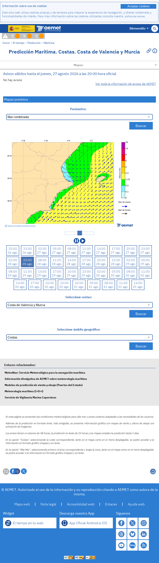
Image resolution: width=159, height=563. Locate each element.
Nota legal (48, 504)
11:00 (86, 248)
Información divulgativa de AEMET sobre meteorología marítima (46, 379)
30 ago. (101, 275)
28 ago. (13, 264)
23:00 (27, 248)
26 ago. (13, 252)
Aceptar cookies (138, 6)
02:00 (42, 248)
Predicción (34, 43)
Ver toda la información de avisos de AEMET (125, 84)
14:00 (101, 248)
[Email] (6, 473)
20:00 (13, 248)
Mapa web (22, 504)
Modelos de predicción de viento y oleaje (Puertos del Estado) (44, 385)
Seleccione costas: (78, 297)
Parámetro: (78, 109)
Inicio (6, 43)
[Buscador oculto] (154, 28)
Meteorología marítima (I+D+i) (24, 391)
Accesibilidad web (80, 504)
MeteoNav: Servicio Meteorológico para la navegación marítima (45, 372)
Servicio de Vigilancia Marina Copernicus (30, 397)
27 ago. (42, 252)
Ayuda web (136, 504)
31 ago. (79, 287)
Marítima (49, 43)
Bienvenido (137, 28)
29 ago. (130, 264)
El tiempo (18, 43)
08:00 (71, 248)
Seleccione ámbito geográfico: (78, 329)
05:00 (57, 248)
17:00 (116, 248)
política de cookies (135, 16)
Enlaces (111, 504)
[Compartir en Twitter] (24, 471)
